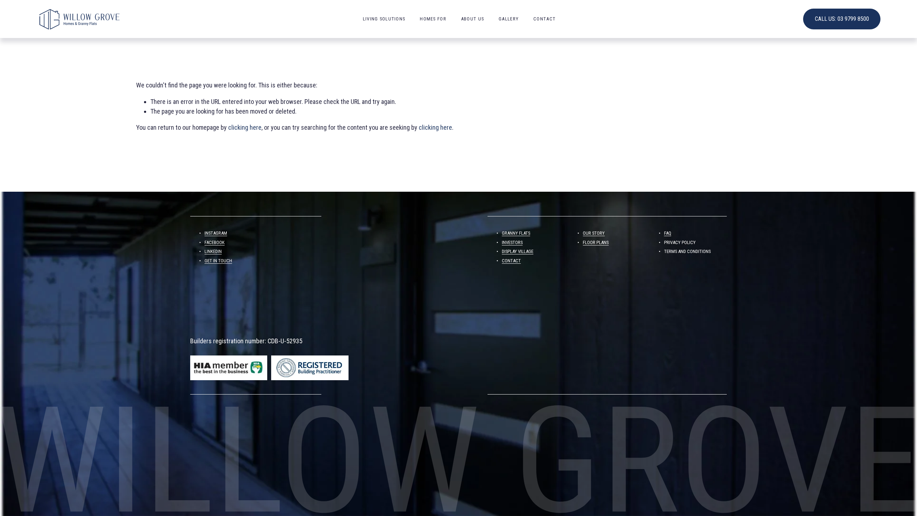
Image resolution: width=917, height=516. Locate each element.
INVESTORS (512, 242)
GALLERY (509, 19)
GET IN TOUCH (218, 260)
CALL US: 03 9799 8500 (842, 18)
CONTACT (511, 260)
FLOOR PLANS (596, 242)
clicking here (244, 127)
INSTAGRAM (216, 233)
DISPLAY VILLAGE (517, 251)
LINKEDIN (213, 251)
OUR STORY (594, 233)
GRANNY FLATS (516, 233)
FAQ (667, 233)
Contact (544, 19)
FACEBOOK (215, 242)
